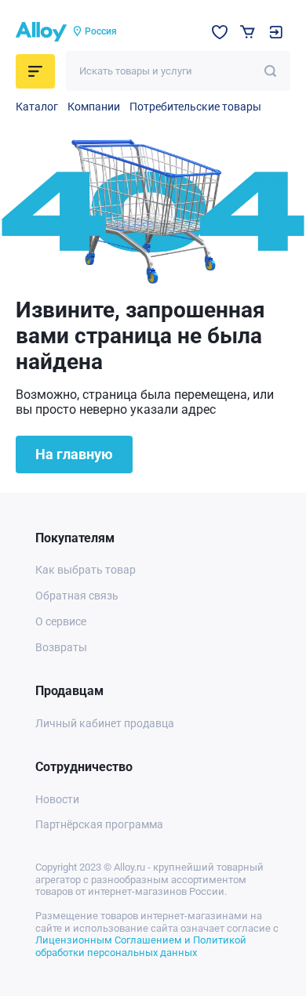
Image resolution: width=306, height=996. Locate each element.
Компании (93, 106)
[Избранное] (219, 32)
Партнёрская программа (99, 824)
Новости (57, 799)
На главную (74, 454)
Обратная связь (76, 595)
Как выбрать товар (85, 569)
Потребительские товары (195, 106)
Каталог (37, 106)
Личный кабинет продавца (104, 723)
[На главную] (41, 32)
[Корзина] (247, 32)
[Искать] (270, 71)
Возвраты (61, 647)
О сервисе (60, 621)
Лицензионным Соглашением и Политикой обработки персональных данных (140, 946)
